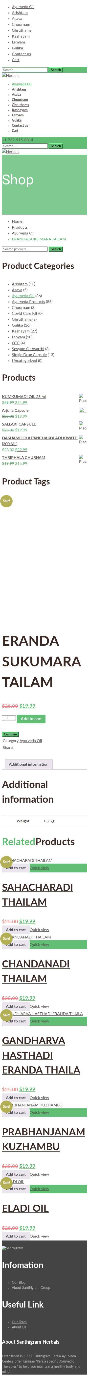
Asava (17, 19)
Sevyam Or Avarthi (28, 349)
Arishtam (20, 13)
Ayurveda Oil (23, 7)
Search (56, 249)
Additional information (28, 764)
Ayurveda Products (28, 302)
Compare (10, 734)
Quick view (39, 868)
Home (17, 221)
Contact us (21, 54)
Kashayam (21, 36)
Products (20, 227)
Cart (16, 60)
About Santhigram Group (31, 1288)
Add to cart (31, 719)
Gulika (17, 48)
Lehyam (18, 42)
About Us (19, 1327)
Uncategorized (24, 361)
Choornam (21, 25)
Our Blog (18, 1282)
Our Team (19, 1322)
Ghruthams (21, 30)
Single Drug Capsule (29, 355)
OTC (16, 343)
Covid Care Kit (24, 314)
